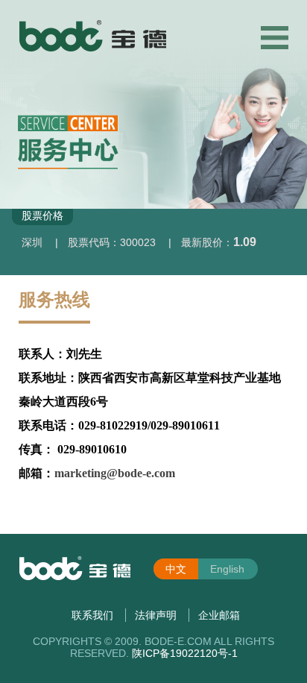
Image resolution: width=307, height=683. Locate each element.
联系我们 (92, 615)
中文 (175, 569)
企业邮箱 (219, 615)
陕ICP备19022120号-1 (185, 653)
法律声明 (156, 615)
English (227, 569)
